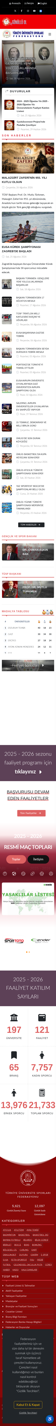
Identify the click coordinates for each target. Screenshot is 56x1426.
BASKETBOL (24, 1235)
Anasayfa (16, 3)
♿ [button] (49, 1419)
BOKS (26, 1245)
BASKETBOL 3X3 (40, 1235)
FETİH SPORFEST (19, 1260)
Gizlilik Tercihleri (28, 1413)
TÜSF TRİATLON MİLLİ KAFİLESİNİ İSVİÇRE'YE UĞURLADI (28, 316)
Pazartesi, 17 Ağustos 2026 (22, 79)
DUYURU (23, 1255)
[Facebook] (22, 11)
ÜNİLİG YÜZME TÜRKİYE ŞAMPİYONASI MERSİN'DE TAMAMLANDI (29, 505)
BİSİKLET (7, 1245)
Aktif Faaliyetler (14, 1291)
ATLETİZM (19, 1230)
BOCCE (17, 1245)
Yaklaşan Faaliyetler (16, 1296)
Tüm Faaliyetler (29, 813)
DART (34, 1250)
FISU (32, 1260)
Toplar (16, 859)
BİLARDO (27, 1240)
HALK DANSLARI (29, 1270)
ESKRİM (34, 1255)
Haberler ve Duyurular (18, 1327)
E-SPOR (44, 1255)
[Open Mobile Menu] (50, 34)
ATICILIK (7, 1230)
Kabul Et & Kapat (28, 1404)
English (43, 4)
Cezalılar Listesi (14, 1311)
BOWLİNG (37, 1245)
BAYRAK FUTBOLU (12, 1240)
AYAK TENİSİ (33, 1230)
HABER (6, 1270)
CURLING (24, 1250)
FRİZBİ (40, 1260)
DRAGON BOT (9, 1255)
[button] (26, 952)
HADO (15, 1270)
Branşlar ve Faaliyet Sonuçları (22, 1306)
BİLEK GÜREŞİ (41, 1240)
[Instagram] (28, 11)
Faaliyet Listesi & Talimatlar (20, 1285)
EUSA (5, 1260)
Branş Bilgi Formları (16, 1317)
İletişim (30, 3)
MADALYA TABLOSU (15, 611)
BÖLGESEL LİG (10, 1250)
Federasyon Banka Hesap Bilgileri (24, 1322)
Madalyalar (12, 1301)
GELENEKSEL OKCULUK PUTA (28, 1265)
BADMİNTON (9, 1235)
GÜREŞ (48, 1265)
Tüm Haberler (29, 525)
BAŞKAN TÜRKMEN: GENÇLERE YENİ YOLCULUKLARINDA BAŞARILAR (32, 281)
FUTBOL (7, 1265)
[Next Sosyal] (41, 11)
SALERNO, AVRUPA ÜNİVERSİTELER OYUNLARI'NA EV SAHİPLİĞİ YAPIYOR (32, 406)
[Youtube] (34, 11)
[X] (15, 11)
